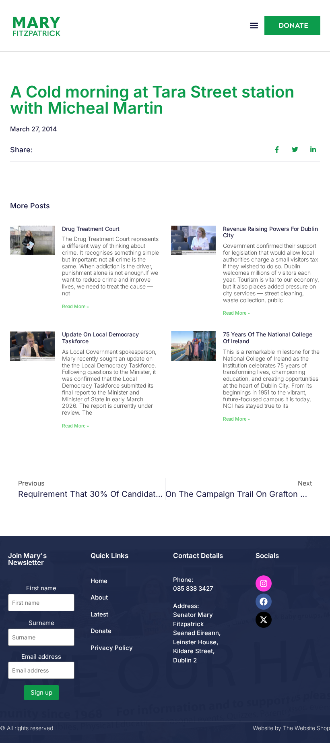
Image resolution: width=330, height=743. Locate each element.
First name (41, 588)
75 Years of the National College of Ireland (267, 338)
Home (99, 581)
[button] (253, 25)
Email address (41, 656)
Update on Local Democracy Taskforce (100, 338)
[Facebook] (264, 602)
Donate (101, 631)
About (99, 597)
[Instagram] (264, 583)
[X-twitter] (264, 620)
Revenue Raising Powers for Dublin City (270, 232)
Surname (41, 623)
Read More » (75, 306)
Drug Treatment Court (91, 228)
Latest (99, 614)
